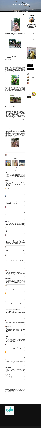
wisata (30, 64)
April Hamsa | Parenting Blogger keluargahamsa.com (13, 309)
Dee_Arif (7, 270)
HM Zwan (7, 285)
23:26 (6, 327)
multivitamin (23, 35)
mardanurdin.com (8, 367)
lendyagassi (7, 336)
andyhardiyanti (8, 344)
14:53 (6, 271)
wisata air (32, 64)
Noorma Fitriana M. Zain (9, 320)
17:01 (6, 173)
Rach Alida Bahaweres (9, 278)
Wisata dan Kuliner (20, 4)
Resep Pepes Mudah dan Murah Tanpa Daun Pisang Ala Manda (33, 82)
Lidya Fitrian (8, 206)
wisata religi (33, 69)
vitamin (16, 129)
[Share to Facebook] (22, 151)
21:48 (6, 181)
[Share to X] (23, 151)
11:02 (6, 189)
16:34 (6, 375)
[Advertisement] (15, 398)
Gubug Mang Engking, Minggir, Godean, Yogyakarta (32, 77)
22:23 (6, 228)
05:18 (6, 247)
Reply (24, 212)
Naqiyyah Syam (8, 221)
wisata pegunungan (29, 69)
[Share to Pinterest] (24, 151)
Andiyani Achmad (8, 374)
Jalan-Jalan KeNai (8, 227)
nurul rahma (8, 188)
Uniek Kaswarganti (8, 326)
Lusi (6, 172)
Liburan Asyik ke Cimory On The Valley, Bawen (33, 74)
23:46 (6, 337)
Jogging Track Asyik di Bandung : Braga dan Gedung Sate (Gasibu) (32, 60)
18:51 (6, 279)
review (28, 64)
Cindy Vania (7, 180)
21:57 (6, 222)
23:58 (6, 345)
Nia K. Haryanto (8, 246)
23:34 (6, 368)
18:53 (6, 286)
